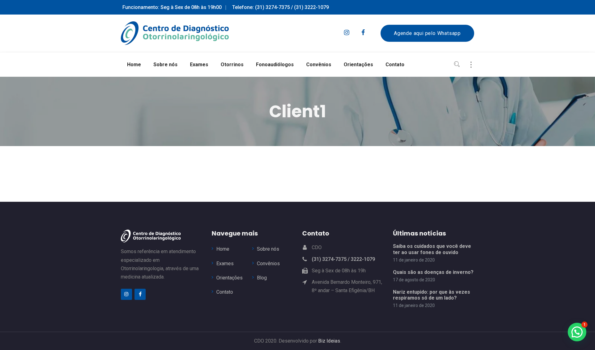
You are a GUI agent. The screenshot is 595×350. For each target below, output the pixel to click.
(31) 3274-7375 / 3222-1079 (343, 259)
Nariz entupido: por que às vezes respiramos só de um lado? (431, 295)
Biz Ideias (329, 341)
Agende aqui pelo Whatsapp (427, 33)
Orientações (229, 278)
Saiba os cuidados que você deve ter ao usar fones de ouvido (432, 249)
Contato (224, 292)
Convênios (268, 263)
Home (222, 249)
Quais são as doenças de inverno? (433, 272)
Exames (225, 263)
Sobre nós (268, 249)
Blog (262, 278)
